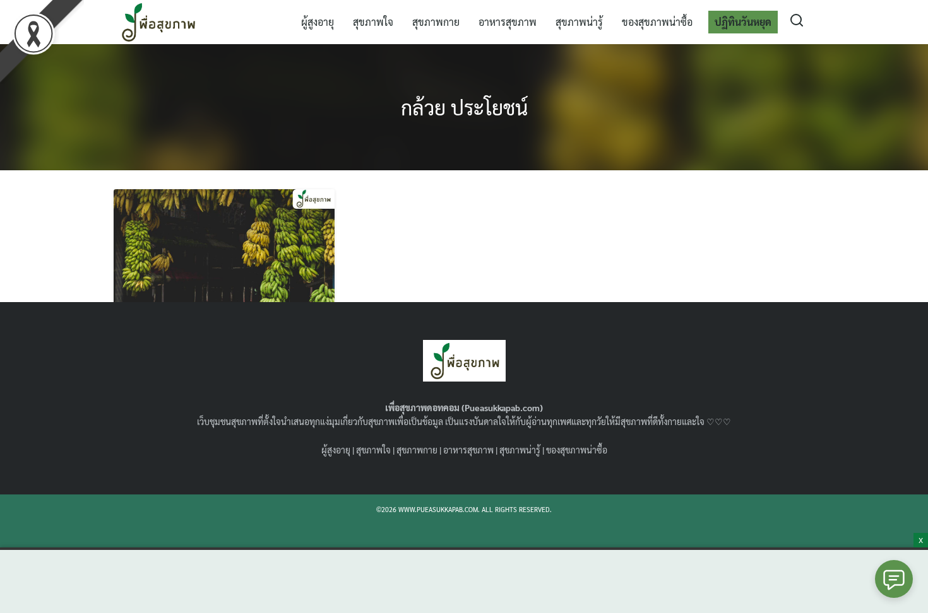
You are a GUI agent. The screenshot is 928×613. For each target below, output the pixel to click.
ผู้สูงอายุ (317, 21)
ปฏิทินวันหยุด (743, 21)
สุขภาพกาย (436, 21)
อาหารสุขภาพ (508, 21)
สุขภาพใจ (373, 21)
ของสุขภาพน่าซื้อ (657, 21)
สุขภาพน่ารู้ (579, 21)
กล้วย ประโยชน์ (464, 107)
